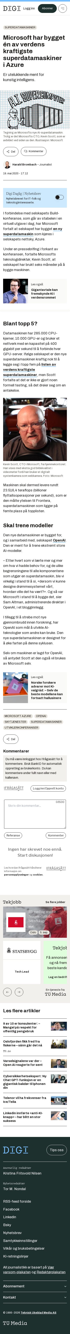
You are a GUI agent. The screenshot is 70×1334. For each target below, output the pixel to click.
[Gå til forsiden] (12, 8)
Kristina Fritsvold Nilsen (22, 1173)
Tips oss (57, 1150)
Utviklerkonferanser (21, 727)
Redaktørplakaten (51, 1272)
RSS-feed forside (17, 1201)
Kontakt (9, 1297)
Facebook (11, 1209)
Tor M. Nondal (14, 1189)
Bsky (7, 1225)
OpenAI (59, 540)
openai (41, 716)
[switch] (59, 197)
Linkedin (9, 1217)
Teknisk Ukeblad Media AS (38, 1312)
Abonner (47, 8)
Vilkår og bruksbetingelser (24, 1248)
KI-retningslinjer (15, 1256)
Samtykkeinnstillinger (20, 1241)
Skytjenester (15, 721)
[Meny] (62, 8)
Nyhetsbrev (12, 1233)
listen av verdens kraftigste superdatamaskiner (29, 370)
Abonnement (13, 1286)
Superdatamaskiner (20, 27)
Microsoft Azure (18, 716)
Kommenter (36, 151)
